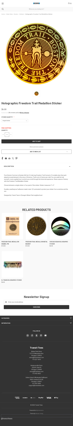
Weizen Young (39, 413)
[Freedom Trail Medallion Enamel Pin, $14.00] (12, 226)
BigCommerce (39, 410)
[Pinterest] (16, 158)
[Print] (9, 158)
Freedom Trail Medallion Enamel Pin (10, 243)
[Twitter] (13, 158)
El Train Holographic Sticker (11, 280)
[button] (24, 112)
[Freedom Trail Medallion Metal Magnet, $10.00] (36, 226)
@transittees (6, 418)
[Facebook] (2, 158)
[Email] (6, 158)
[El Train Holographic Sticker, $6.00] (12, 264)
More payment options (36, 146)
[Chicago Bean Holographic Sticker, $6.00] (60, 226)
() (71, 3)
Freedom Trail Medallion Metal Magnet (36, 243)
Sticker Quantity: (7, 117)
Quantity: (4, 130)
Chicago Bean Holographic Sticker (59, 243)
